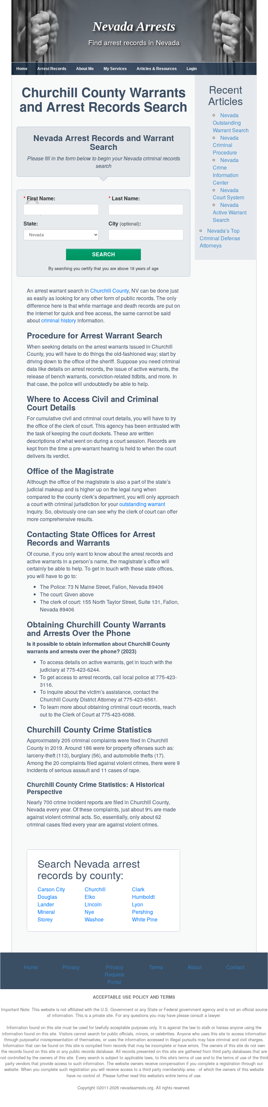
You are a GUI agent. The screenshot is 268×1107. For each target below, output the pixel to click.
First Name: (39, 198)
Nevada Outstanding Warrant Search (231, 122)
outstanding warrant (142, 504)
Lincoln (93, 904)
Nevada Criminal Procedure (226, 145)
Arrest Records (51, 68)
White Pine (145, 919)
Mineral (46, 912)
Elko (90, 896)
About (194, 967)
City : (125, 223)
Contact (235, 967)
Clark (138, 889)
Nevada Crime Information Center (226, 171)
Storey (45, 919)
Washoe (94, 919)
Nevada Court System (228, 193)
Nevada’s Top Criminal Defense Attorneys (220, 238)
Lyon (137, 904)
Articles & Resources (157, 68)
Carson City (51, 889)
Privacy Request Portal (114, 974)
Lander (46, 904)
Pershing (142, 912)
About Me (85, 68)
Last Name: (124, 198)
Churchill (95, 889)
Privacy (71, 967)
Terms (156, 967)
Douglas (47, 896)
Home (21, 68)
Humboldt (143, 896)
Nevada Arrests (134, 26)
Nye (89, 912)
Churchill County (109, 290)
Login (192, 68)
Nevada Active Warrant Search (229, 212)
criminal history (58, 320)
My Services (115, 68)
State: (31, 223)
